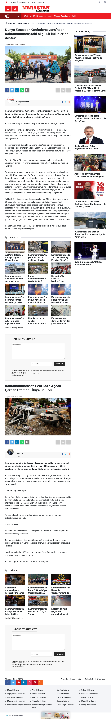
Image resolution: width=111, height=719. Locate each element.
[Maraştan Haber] (36, 9)
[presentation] (13, 16)
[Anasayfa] (6, 2)
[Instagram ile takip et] (68, 102)
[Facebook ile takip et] (62, 102)
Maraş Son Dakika (39, 701)
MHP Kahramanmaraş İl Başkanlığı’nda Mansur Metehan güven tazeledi (56, 16)
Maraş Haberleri (13, 690)
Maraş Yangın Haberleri (65, 705)
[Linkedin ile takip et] (24, 682)
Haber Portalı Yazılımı (16, 716)
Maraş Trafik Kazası (88, 705)
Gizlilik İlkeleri (89, 679)
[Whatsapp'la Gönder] (22, 90)
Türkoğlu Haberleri (39, 697)
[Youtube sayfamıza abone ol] (18, 682)
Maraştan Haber (22, 102)
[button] (58, 90)
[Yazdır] (27, 90)
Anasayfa (64, 679)
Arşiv (33, 2)
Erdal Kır (19, 454)
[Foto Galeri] (105, 2)
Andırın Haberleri (63, 694)
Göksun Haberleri (87, 690)
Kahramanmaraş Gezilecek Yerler (42, 706)
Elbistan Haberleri (63, 690)
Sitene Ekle (41, 2)
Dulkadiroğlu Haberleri (89, 694)
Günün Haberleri (24, 2)
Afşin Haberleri (37, 690)
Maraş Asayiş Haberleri (16, 701)
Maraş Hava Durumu (88, 701)
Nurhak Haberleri (87, 697)
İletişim (80, 679)
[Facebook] (7, 90)
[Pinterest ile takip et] (35, 682)
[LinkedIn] (17, 90)
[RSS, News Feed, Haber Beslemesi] (40, 682)
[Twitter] (12, 90)
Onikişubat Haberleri (15, 697)
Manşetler (13, 2)
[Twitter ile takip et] (65, 102)
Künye (72, 679)
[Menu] (8, 9)
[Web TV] (99, 2)
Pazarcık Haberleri (64, 697)
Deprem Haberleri (63, 701)
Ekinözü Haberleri (38, 694)
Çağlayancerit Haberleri (16, 694)
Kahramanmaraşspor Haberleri (18, 705)
